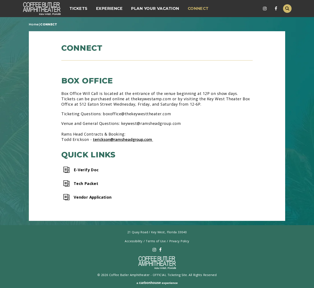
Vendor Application (93, 197)
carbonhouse (41, 8)
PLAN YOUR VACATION (155, 8)
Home (33, 24)
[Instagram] (264, 8)
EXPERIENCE (109, 8)
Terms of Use (156, 241)
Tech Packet (86, 183)
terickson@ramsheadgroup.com (123, 139)
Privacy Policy (179, 241)
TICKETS (78, 8)
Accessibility (133, 241)
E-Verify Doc (86, 169)
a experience (157, 283)
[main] (157, 123)
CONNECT (198, 8)
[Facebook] (275, 8)
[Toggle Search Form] (287, 8)
